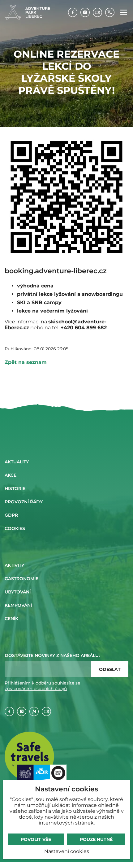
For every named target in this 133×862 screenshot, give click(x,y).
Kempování (18, 605)
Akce (10, 475)
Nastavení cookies (66, 851)
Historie (15, 488)
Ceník (11, 618)
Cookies (15, 528)
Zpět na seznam (26, 362)
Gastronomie (21, 578)
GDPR (11, 515)
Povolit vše (36, 839)
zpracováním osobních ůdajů (36, 688)
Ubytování (18, 592)
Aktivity (14, 565)
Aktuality (17, 462)
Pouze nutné (96, 839)
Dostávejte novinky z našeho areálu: (52, 655)
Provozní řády (24, 502)
